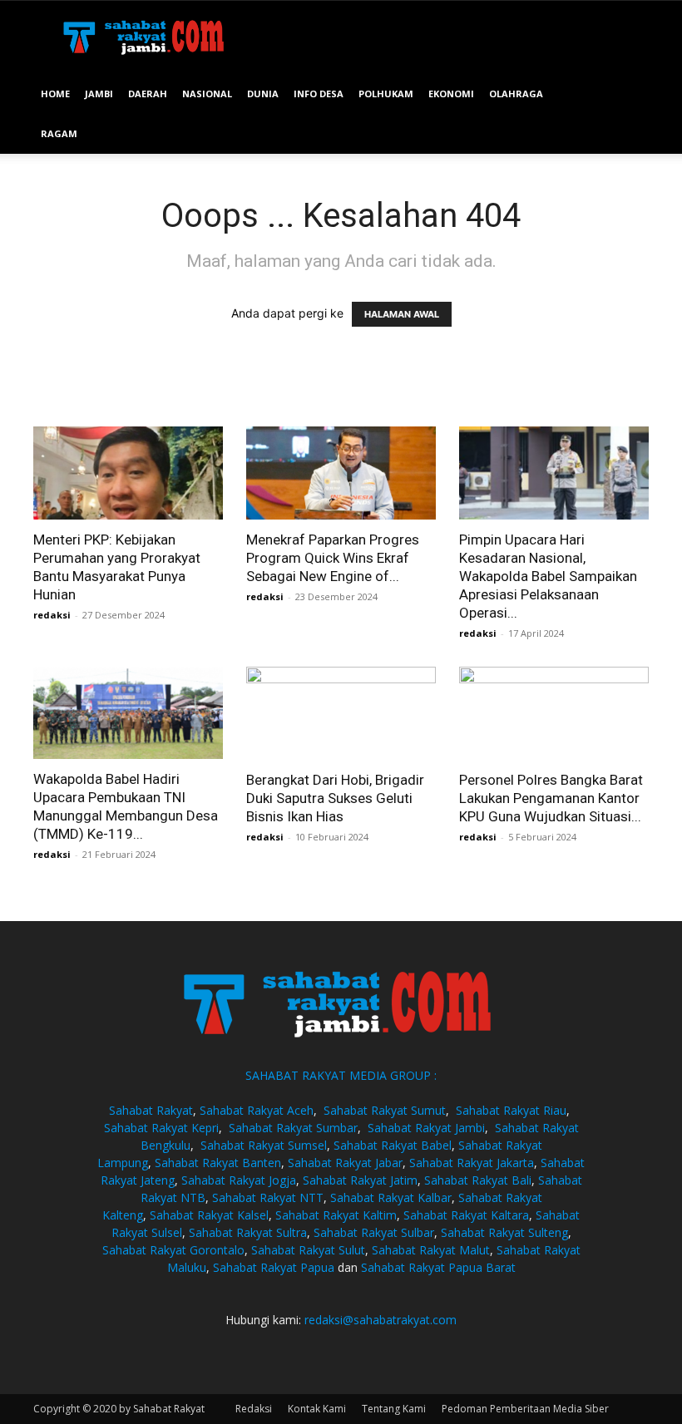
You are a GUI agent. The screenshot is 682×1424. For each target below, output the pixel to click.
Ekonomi (451, 93)
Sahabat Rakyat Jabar (345, 1162)
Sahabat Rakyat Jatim (360, 1180)
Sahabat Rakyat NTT (268, 1197)
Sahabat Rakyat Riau (511, 1110)
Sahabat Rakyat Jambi (426, 1128)
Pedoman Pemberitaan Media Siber (525, 1409)
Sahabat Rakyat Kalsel (209, 1215)
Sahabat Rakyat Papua (273, 1267)
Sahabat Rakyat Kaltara (466, 1215)
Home (55, 93)
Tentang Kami (394, 1409)
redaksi (52, 615)
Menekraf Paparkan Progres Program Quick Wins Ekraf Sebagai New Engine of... (332, 557)
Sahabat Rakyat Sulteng (504, 1232)
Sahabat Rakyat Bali (477, 1180)
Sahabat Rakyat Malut (431, 1250)
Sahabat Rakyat (151, 1110)
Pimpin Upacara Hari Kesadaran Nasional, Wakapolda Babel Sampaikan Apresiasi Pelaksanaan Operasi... (548, 576)
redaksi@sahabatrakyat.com (380, 1320)
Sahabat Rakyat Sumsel (263, 1145)
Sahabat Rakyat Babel (393, 1145)
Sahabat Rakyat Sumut (385, 1110)
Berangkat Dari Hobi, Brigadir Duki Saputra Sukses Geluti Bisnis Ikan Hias (335, 798)
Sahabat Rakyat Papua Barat (438, 1267)
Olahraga (516, 93)
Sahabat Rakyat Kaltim (336, 1215)
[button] (629, 94)
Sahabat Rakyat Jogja (238, 1180)
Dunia (263, 93)
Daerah (147, 93)
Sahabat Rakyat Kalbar (391, 1197)
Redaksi (253, 1409)
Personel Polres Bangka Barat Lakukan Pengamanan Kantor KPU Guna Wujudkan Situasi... (551, 798)
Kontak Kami (317, 1409)
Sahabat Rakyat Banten (218, 1162)
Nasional (207, 93)
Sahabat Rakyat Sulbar (374, 1232)
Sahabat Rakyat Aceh (257, 1110)
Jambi (99, 93)
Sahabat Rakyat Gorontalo (173, 1250)
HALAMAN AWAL (401, 314)
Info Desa (318, 93)
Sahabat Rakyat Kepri (161, 1128)
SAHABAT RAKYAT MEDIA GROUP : (341, 1075)
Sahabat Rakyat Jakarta (471, 1162)
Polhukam (385, 93)
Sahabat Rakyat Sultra (248, 1232)
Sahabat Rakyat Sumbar (293, 1128)
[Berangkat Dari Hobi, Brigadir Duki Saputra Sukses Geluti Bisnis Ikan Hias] (341, 714)
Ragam (59, 133)
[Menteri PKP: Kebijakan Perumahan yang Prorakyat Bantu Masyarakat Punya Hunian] (128, 473)
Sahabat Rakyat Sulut (308, 1250)
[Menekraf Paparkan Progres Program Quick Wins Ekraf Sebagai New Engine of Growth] (341, 473)
